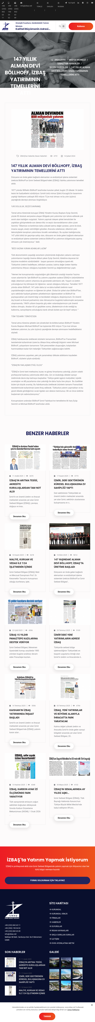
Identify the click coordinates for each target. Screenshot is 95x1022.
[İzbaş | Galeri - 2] (66, 962)
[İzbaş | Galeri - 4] (54, 974)
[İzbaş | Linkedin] (78, 3)
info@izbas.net (10, 934)
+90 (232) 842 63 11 (12, 925)
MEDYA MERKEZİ (77, 60)
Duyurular (57, 926)
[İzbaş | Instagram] (87, 3)
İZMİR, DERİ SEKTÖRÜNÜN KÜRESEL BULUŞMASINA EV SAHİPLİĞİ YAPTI (70, 484)
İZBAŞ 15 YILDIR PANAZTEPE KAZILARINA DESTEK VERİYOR (23, 638)
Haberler (56, 922)
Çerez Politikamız (73, 1010)
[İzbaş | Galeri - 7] (54, 986)
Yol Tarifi (71, 3)
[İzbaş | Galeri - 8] (66, 986)
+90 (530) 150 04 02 (12, 928)
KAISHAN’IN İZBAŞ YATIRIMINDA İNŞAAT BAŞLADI (21, 714)
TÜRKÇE (39, 6)
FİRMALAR (56, 918)
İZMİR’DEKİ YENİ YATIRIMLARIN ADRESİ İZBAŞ (67, 638)
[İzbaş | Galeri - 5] (66, 974)
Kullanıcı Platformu (80, 27)
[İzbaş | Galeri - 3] (78, 962)
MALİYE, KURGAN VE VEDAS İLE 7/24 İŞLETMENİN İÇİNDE (21, 563)
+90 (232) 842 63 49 (12, 931)
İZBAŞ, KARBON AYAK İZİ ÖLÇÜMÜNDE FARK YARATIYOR (23, 793)
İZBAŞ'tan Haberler (68, 63)
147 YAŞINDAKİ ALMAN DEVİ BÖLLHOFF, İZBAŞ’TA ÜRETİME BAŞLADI (68, 563)
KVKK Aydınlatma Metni (63, 943)
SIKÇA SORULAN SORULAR (63, 935)
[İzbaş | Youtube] (92, 3)
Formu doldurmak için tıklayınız (47, 880)
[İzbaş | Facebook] (82, 3)
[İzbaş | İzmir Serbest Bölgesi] (6, 26)
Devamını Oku (19, 516)
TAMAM (47, 1016)
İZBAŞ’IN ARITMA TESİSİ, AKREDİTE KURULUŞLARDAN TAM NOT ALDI (32, 965)
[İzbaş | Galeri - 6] (78, 974)
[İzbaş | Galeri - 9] (78, 986)
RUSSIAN (61, 6)
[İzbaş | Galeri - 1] (54, 962)
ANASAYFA (60, 60)
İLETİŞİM (55, 939)
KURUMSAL (56, 909)
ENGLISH (50, 6)
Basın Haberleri (59, 67)
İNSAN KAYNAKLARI (60, 930)
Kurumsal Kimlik (60, 914)
